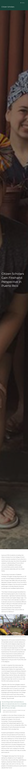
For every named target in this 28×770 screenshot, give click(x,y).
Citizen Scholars (7, 7)
